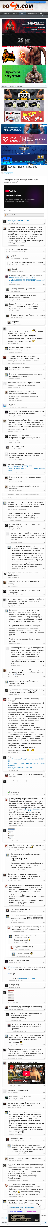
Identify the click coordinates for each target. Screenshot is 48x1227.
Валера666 (12, 1099)
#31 (44, 880)
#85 (44, 490)
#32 (44, 980)
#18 (44, 442)
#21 (44, 606)
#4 (44, 343)
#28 (44, 685)
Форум (15, 13)
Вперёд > (9, 173)
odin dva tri (11, 387)
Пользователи (32, 13)
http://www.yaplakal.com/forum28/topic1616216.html (26, 764)
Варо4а (11, 694)
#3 (44, 245)
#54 (44, 643)
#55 (44, 1154)
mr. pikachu (12, 352)
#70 (44, 542)
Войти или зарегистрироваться (35, 2)
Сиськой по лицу (14, 251)
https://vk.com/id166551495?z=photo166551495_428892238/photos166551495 (26, 468)
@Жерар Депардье (32, 810)
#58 (44, 869)
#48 (44, 922)
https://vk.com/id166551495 (19, 220)
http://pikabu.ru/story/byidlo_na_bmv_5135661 (26, 760)
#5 (44, 363)
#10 (44, 251)
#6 (44, 387)
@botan (11, 967)
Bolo (9, 752)
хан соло (11, 400)
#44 (44, 258)
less (12, 291)
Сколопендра (13, 825)
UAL (9, 586)
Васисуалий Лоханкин (14, 1180)
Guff (9, 343)
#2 (44, 223)
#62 (44, 1196)
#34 (44, 1002)
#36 (44, 1058)
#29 (44, 825)
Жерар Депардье (12, 245)
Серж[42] (10, 606)
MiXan (9, 577)
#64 (44, 311)
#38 (44, 1020)
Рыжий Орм (12, 1009)
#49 (44, 931)
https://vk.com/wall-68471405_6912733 (24, 767)
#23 (44, 752)
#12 (44, 520)
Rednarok (10, 431)
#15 (44, 586)
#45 (44, 265)
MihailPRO (11, 880)
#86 (44, 1160)
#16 (44, 300)
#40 (44, 1031)
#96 (44, 694)
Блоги (22, 13)
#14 (44, 352)
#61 (44, 949)
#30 (44, 849)
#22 (44, 677)
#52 (44, 1208)
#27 (44, 776)
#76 (44, 324)
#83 (44, 415)
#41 (44, 1085)
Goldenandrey (12, 595)
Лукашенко (12, 284)
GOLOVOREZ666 (13, 363)
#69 (44, 459)
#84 (44, 400)
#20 (44, 595)
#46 (44, 1180)
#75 (44, 317)
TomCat (14, 271)
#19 (44, 529)
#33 (44, 905)
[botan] (4, 168)
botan (9, 223)
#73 (44, 1099)
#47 (44, 911)
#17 (44, 369)
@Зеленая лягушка (26, 978)
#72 (44, 665)
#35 (44, 1009)
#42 (44, 1092)
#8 (44, 431)
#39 (44, 987)
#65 (44, 291)
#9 (44, 473)
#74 (44, 271)
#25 (44, 794)
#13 (44, 577)
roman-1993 (11, 1107)
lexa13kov (12, 481)
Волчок (11, 415)
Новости (6, 13)
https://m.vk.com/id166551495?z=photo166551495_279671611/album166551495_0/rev (27, 280)
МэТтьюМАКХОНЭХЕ (14, 407)
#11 (44, 284)
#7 (44, 407)
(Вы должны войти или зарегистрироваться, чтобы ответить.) (29, 1215)
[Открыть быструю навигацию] (45, 86)
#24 (44, 770)
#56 (44, 378)
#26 (44, 841)
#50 (44, 1045)
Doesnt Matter (12, 473)
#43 (44, 1107)
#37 (44, 481)
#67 (44, 956)
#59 (44, 942)
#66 (44, 448)
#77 (44, 568)
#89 (44, 962)
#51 (44, 1134)
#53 (44, 1140)
